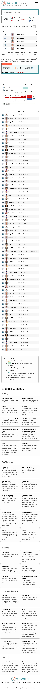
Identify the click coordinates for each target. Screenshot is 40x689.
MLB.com (36, 682)
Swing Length (6, 481)
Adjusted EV (25, 443)
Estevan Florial (12, 153)
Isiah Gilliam (11, 146)
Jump (23, 609)
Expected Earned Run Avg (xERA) (30, 577)
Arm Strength (26, 595)
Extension (5, 577)
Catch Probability (7, 641)
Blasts (4, 530)
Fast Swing (14, 368)
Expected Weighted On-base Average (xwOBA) (29, 430)
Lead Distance (6, 609)
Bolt (23, 662)
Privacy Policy (16, 682)
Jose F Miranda (12, 188)
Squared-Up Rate (27, 513)
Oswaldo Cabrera (13, 150)
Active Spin (5, 566)
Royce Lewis (11, 157)
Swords (24, 530)
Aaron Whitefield (12, 164)
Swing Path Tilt (6, 513)
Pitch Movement (27, 552)
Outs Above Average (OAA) (8, 624)
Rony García (20, 34)
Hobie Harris (20, 41)
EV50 (3, 443)
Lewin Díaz (11, 136)
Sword (13, 370)
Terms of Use (4, 682)
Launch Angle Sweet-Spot (10, 419)
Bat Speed (5, 467)
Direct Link (5, 72)
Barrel (14, 363)
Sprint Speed (6, 662)
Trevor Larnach (12, 132)
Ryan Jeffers (11, 129)
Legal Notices (27, 682)
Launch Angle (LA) (27, 398)
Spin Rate (25, 566)
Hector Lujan (20, 48)
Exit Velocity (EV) (7, 398)
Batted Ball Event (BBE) (29, 419)
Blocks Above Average (29, 641)
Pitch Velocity (6, 552)
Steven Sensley (12, 118)
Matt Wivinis (20, 45)
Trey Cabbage (12, 167)
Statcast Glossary (13, 388)
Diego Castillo (12, 122)
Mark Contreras (12, 125)
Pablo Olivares (12, 139)
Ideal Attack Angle (7, 495)
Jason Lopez (11, 115)
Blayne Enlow (21, 38)
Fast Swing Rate (27, 467)
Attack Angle (26, 481)
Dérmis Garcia (12, 143)
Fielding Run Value (27, 623)
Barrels (4, 407)
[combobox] (20, 12)
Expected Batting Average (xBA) (10, 430)
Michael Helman (12, 160)
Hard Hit (13, 361)
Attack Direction (27, 495)
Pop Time (4, 595)
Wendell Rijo (11, 171)
